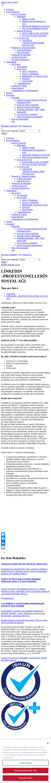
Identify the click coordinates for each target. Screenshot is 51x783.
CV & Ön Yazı (23, 38)
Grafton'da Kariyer (19, 57)
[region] (25, 761)
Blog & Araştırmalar (20, 119)
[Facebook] (25, 538)
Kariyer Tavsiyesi (19, 14)
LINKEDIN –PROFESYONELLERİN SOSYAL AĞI (33, 42)
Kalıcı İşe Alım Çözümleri (27, 105)
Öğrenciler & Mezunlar (21, 55)
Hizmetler (16, 98)
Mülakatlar (21, 16)
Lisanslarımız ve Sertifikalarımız (25, 90)
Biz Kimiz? (16, 64)
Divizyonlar (22, 69)
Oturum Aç (27, 126)
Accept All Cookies (25, 778)
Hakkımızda (11, 62)
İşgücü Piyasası (23, 52)
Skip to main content (9, 2)
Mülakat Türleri (28, 19)
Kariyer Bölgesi (12, 12)
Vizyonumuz (22, 67)
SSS (13, 121)
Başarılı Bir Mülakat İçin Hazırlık (36, 26)
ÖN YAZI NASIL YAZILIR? (34, 36)
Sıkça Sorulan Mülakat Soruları (35, 28)
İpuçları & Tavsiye (24, 31)
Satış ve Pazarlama (29, 71)
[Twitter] (25, 534)
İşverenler (10, 95)
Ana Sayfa (10, 294)
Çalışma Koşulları (24, 50)
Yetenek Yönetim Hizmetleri (28, 107)
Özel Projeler (27, 81)
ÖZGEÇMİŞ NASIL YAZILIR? (35, 33)
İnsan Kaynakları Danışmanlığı (29, 117)
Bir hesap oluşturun (9, 126)
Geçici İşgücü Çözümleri (27, 114)
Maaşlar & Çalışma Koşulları (23, 47)
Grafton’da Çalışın (19, 86)
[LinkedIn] (25, 543)
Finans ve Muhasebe (30, 74)
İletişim (9, 93)
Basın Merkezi (18, 88)
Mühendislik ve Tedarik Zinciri (35, 76)
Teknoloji (26, 78)
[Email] (25, 547)
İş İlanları (10, 9)
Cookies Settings (25, 763)
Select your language (9, 131)
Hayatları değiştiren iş (20, 59)
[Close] (48, 743)
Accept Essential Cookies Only (25, 770)
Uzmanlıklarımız (23, 83)
